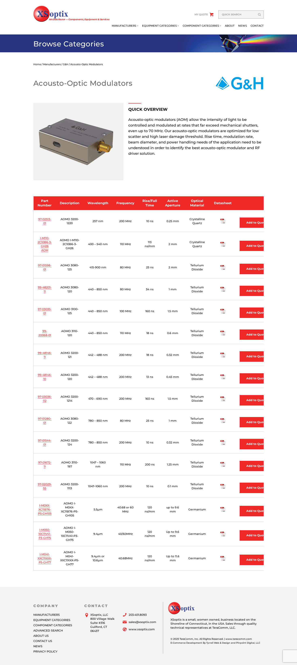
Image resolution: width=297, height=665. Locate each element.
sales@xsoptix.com (142, 622)
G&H (65, 64)
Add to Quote (256, 222)
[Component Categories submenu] (220, 25)
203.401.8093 (138, 615)
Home (37, 64)
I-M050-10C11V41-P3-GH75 (44, 534)
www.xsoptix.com (142, 629)
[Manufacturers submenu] (137, 25)
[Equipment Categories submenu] (178, 25)
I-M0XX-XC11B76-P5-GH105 (45, 509)
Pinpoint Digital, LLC (248, 642)
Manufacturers (52, 64)
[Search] (259, 14)
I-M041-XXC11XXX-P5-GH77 (45, 558)
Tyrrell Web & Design (218, 642)
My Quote (201, 14)
